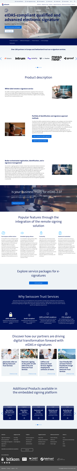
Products (51, 4)
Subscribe (27, 449)
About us (73, 4)
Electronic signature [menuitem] (30, 437)
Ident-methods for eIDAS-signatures (41, 136)
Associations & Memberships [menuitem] (68, 439)
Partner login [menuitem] (53, 443)
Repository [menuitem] (3, 468)
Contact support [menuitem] (41, 443)
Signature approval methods (40, 140)
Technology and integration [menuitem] (7, 441)
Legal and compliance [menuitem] (5, 437)
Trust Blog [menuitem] (16, 437)
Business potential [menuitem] (5, 439)
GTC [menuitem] (17, 468)
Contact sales (9, 31)
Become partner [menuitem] (54, 441)
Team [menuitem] (64, 437)
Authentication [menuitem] (29, 443)
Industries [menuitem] (3, 445)
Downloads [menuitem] (16, 439)
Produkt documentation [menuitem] (43, 439)
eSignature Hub (45, 4)
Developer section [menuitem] (41, 441)
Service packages (38, 283)
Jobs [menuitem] (63, 441)
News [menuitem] (64, 443)
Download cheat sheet (18, 203)
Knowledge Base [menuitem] (17, 441)
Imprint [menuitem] (12, 468)
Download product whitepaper (13, 27)
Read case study (14, 373)
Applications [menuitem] (3, 443)
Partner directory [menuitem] (54, 437)
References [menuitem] (53, 439)
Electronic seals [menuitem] (29, 439)
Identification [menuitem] (29, 441)
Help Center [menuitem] (40, 437)
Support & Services (57, 4)
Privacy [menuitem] (8, 468)
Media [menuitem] (64, 445)
